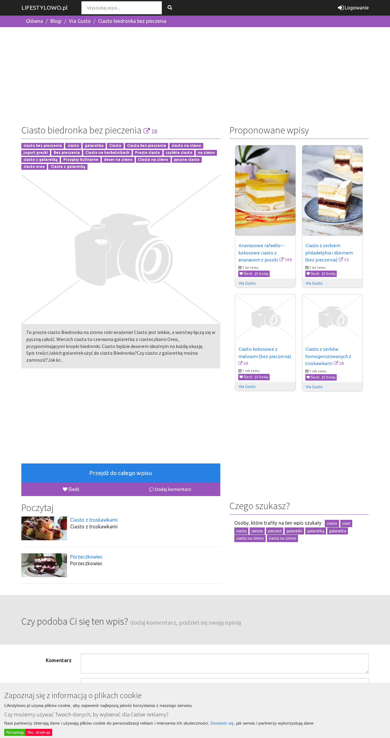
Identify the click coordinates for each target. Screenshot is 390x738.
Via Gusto (80, 21)
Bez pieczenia (67, 153)
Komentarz (59, 660)
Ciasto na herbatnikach (107, 153)
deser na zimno (118, 159)
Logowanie (356, 7)
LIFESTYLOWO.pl (44, 7)
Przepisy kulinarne (80, 159)
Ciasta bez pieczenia (146, 146)
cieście (257, 531)
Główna (34, 21)
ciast (346, 523)
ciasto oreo (34, 167)
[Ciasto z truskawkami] (44, 528)
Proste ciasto (147, 153)
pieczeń (275, 531)
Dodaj (263, 273)
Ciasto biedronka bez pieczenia (132, 21)
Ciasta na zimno (153, 159)
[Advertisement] (195, 74)
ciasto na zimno (186, 146)
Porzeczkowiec (86, 556)
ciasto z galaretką (40, 159)
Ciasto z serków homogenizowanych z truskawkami (328, 356)
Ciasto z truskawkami (94, 520)
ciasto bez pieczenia (42, 146)
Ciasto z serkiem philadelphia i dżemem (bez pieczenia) (329, 252)
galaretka (94, 146)
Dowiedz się (222, 723)
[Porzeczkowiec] (44, 565)
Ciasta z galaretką (68, 167)
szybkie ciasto (179, 153)
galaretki (294, 531)
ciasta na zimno (282, 538)
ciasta (241, 531)
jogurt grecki (35, 153)
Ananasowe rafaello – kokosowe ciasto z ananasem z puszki (261, 252)
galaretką (315, 531)
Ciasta (115, 146)
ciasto (73, 146)
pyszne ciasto (187, 159)
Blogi (56, 21)
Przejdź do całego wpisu (120, 473)
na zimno (206, 153)
